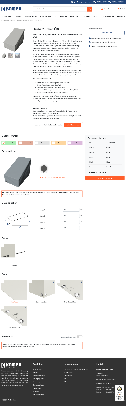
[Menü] (123, 386)
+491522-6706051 (108, 387)
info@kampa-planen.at (86, 2)
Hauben (18, 16)
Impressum (68, 375)
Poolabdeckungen (30, 16)
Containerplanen (61, 16)
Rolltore (96, 16)
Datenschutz (68, 372)
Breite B (42, 216)
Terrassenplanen (108, 16)
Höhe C (42, 222)
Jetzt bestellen (105, 178)
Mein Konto (108, 9)
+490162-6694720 (108, 392)
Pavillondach (74, 16)
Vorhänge (86, 16)
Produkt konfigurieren (73, 125)
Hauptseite (5, 21)
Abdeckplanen (6, 16)
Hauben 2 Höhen (22, 21)
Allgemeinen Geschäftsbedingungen (76, 369)
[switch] (119, 398)
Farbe (90, 143)
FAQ (4, 2)
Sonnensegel (37, 382)
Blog (65, 382)
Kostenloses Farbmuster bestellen (53, 177)
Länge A (42, 210)
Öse (90, 167)
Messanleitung (107, 32)
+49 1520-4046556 (118, 2)
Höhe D (42, 228)
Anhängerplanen (46, 16)
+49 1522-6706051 (102, 2)
